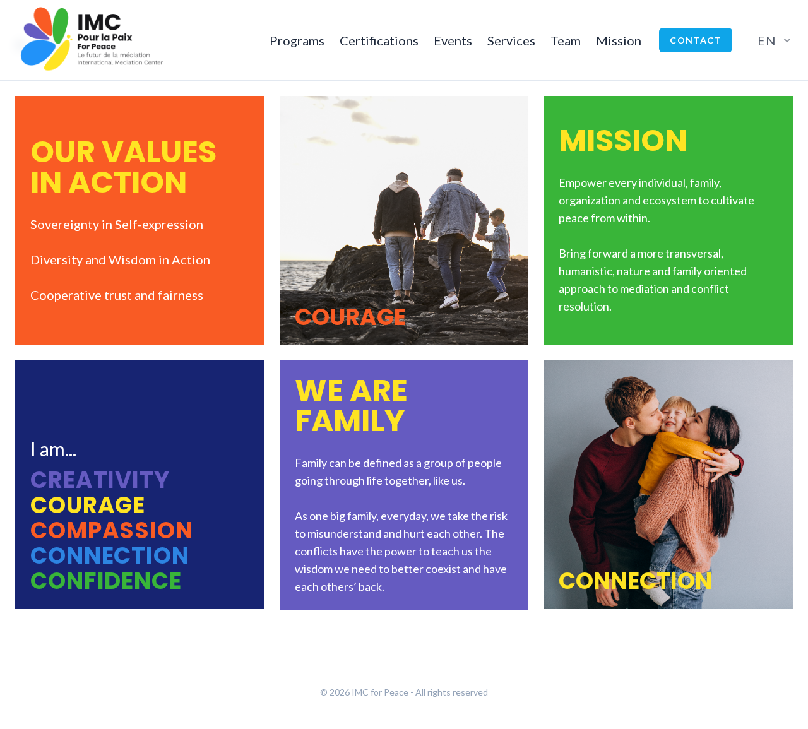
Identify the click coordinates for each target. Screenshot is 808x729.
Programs (297, 40)
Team (565, 40)
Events (453, 40)
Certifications (379, 40)
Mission (618, 40)
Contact (696, 40)
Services (511, 40)
